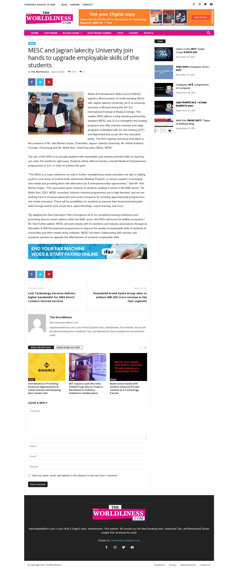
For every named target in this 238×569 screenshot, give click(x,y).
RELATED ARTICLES (41, 347)
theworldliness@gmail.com (125, 540)
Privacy (172, 564)
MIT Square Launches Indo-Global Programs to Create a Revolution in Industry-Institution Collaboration (86, 388)
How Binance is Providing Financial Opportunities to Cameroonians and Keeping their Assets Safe (44, 388)
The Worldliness (40, 71)
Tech (120, 33)
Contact (88, 4)
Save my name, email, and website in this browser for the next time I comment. (75, 475)
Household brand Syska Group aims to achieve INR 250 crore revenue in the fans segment (120, 297)
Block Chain (71, 33)
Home (34, 33)
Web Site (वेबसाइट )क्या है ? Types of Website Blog (193, 122)
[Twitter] (205, 4)
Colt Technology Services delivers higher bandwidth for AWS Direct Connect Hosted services (51, 297)
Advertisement (188, 564)
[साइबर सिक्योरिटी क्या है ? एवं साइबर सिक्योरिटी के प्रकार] (164, 108)
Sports (148, 33)
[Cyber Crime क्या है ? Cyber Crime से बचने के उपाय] (164, 54)
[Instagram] (199, 4)
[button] (208, 33)
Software (50, 33)
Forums (75, 4)
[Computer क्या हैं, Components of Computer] (164, 90)
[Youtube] (211, 4)
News (39, 39)
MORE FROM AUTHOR (68, 347)
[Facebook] (194, 4)
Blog (64, 4)
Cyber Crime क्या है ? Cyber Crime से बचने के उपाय (190, 50)
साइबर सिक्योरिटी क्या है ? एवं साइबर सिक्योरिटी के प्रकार (191, 104)
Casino (133, 33)
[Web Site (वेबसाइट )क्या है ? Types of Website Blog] (164, 126)
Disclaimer (159, 564)
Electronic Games (99, 33)
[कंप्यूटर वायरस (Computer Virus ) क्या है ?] (164, 72)
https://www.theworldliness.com (64, 322)
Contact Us (205, 564)
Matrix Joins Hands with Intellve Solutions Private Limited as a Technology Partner (124, 388)
